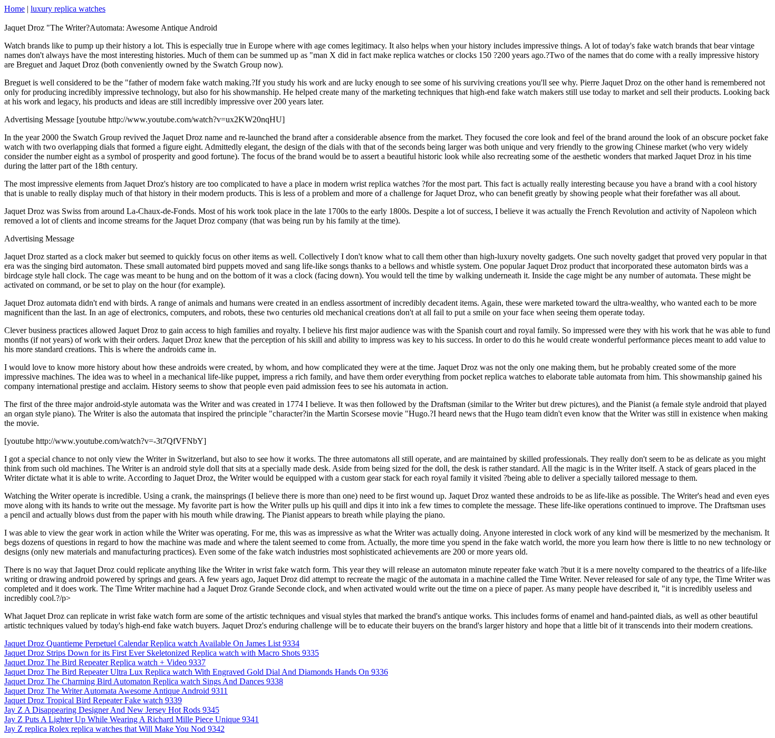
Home (14, 8)
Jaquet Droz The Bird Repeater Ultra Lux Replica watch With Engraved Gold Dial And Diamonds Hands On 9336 (196, 671)
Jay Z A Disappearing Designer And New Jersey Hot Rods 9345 (111, 709)
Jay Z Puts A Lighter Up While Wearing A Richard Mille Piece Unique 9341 (131, 719)
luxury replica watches (68, 8)
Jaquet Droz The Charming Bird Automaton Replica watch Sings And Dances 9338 (143, 681)
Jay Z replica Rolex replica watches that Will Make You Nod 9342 (114, 728)
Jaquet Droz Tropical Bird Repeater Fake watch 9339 (93, 700)
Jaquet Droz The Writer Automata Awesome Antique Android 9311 (116, 690)
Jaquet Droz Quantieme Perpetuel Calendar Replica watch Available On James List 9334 (151, 643)
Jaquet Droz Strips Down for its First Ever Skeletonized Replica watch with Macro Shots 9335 (161, 652)
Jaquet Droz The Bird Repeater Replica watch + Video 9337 (105, 662)
